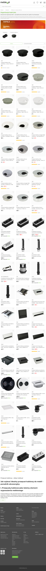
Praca (24, 536)
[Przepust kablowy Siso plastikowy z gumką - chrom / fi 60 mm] (38, 149)
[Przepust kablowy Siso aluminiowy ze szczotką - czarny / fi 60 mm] (38, 53)
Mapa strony (26, 541)
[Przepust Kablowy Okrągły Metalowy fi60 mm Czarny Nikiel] (8, 77)
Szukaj (43, 6)
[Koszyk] (41, 2)
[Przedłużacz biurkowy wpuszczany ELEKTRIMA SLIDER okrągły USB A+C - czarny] (38, 432)
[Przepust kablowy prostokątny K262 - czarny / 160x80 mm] (23, 336)
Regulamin (14, 534)
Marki (24, 540)
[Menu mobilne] (44, 2)
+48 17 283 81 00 (39, 534)
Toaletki (33, 525)
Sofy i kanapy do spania (20, 525)
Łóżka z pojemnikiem (19, 510)
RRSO (8, 236)
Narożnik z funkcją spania (20, 519)
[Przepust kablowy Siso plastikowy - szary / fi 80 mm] (8, 101)
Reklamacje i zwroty (15, 536)
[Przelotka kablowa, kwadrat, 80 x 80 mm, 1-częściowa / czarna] (8, 360)
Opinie (25, 539)
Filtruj (11, 43)
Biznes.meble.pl (26, 542)
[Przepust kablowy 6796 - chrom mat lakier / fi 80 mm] (38, 384)
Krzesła (2, 521)
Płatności (13, 541)
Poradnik (13, 542)
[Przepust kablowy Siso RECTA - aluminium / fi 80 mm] (8, 314)
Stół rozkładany (34, 513)
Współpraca (26, 535)
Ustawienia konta (3, 536)
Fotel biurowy (3, 511)
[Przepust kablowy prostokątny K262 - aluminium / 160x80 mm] (8, 336)
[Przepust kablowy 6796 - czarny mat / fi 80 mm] (23, 408)
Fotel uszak (2, 512)
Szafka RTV (34, 517)
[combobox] (34, 44)
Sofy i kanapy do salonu (20, 524)
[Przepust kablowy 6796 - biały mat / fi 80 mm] (8, 408)
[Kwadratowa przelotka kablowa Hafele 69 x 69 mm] (8, 456)
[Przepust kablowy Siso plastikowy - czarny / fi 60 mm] (8, 53)
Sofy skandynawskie (35, 507)
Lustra (17, 513)
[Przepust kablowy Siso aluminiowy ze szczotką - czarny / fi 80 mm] (23, 77)
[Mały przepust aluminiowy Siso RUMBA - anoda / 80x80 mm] (38, 292)
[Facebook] (1, 551)
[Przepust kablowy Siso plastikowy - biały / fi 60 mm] (38, 101)
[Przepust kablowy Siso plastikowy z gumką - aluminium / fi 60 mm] (38, 173)
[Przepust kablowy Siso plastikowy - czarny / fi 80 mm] (23, 53)
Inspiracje (13, 543)
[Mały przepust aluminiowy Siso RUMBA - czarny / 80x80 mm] (23, 360)
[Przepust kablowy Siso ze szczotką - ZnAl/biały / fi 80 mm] (8, 125)
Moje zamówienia (3, 535)
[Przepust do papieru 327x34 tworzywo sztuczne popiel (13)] (8, 432)
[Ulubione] (37, 2)
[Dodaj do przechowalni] (13, 47)
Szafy (33, 520)
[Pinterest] (1, 553)
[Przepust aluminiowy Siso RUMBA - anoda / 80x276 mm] (38, 314)
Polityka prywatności (15, 535)
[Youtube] (4, 553)
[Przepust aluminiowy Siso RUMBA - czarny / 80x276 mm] (38, 336)
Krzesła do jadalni (3, 522)
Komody (2, 518)
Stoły (33, 511)
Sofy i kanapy (19, 523)
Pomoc (13, 539)
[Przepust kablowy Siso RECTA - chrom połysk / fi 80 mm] (23, 292)
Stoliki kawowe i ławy (5, 525)
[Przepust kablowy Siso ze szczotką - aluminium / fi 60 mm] (38, 198)
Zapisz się (15, 556)
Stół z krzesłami (34, 514)
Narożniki (18, 518)
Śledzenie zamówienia (4, 534)
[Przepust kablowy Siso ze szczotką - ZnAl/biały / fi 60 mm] (23, 125)
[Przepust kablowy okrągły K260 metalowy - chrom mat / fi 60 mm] (23, 173)
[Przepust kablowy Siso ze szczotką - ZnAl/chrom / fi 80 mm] (8, 173)
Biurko (2, 507)
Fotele (2, 510)
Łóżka (17, 507)
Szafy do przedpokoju (35, 521)
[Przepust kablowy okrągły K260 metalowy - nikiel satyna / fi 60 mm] (8, 198)
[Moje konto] (34, 2)
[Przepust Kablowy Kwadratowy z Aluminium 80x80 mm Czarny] (23, 314)
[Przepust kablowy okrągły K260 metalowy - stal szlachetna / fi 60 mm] (38, 125)
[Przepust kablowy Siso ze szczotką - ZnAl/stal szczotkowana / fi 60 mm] (23, 149)
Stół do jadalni (34, 512)
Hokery (2, 516)
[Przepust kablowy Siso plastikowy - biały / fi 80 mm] (23, 101)
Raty (13, 540)
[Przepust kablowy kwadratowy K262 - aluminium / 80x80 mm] (38, 360)
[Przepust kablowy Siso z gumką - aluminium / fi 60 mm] (23, 198)
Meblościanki (19, 516)
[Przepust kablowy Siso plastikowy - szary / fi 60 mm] (38, 77)
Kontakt (25, 534)
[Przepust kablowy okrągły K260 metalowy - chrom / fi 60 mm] (8, 149)
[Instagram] (4, 551)
